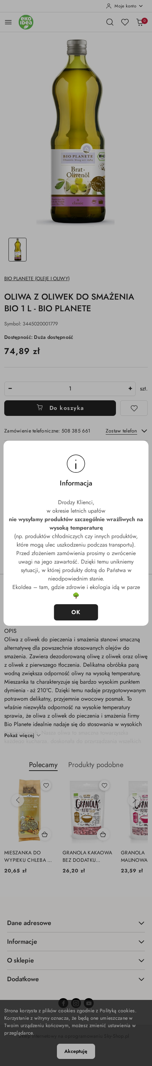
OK (76, 612)
